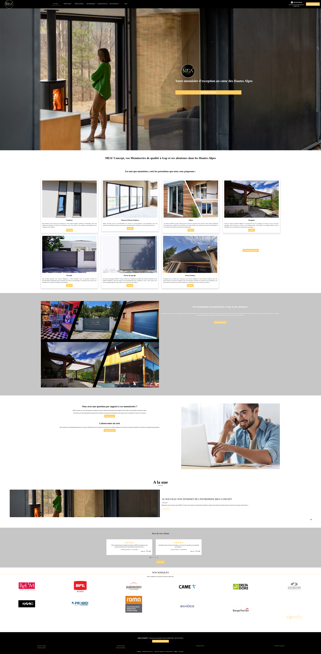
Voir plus (69, 230)
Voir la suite (146, 508)
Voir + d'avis (160, 562)
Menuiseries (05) (41, 647)
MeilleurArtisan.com (147, 651)
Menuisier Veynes (200, 645)
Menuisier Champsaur (279, 645)
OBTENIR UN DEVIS (208, 92)
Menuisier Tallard (121, 645)
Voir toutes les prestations (251, 250)
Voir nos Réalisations (220, 322)
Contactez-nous (109, 416)
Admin (175, 651)
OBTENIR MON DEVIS (313, 4)
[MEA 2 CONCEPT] (25, 4)
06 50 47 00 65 (179, 638)
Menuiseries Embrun (121, 647)
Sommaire (180, 651)
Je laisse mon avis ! (110, 430)
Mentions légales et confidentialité (164, 651)
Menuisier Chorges (41, 645)
